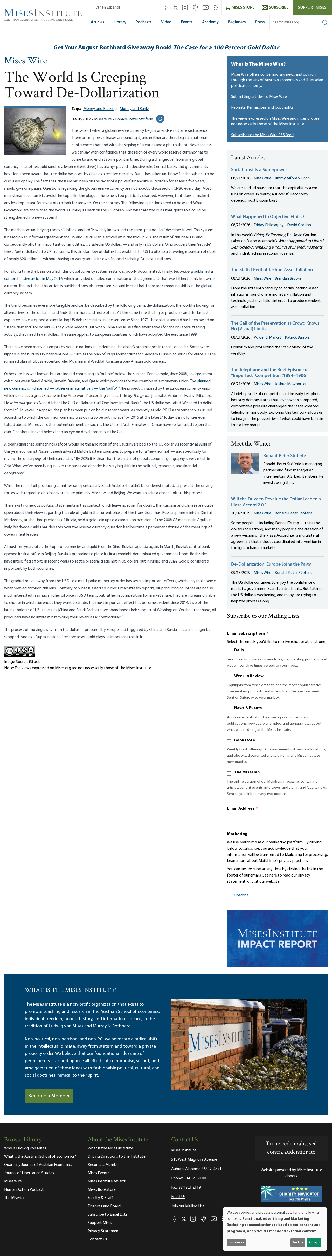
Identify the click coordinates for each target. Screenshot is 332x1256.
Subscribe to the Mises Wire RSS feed (262, 135)
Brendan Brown (288, 278)
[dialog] (275, 1229)
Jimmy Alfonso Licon (292, 178)
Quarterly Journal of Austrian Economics (38, 1165)
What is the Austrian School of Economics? (40, 1157)
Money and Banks (134, 109)
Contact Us (97, 1239)
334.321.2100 (195, 1178)
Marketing (237, 834)
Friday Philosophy (269, 225)
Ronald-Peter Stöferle (134, 119)
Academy (210, 22)
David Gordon (299, 225)
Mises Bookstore (102, 1190)
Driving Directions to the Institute (117, 1157)
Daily (239, 650)
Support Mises (312, 7)
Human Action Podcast (24, 1190)
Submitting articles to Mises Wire (259, 97)
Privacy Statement (104, 1231)
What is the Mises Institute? (111, 1148)
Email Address (242, 809)
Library (120, 22)
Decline (298, 1242)
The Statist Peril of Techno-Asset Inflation (272, 270)
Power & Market (267, 337)
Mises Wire (25, 61)
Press (260, 22)
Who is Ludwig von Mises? (26, 1148)
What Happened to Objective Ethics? (268, 217)
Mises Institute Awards (107, 1181)
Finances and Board (104, 1206)
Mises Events (98, 1173)
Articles (97, 22)
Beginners (237, 22)
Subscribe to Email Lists (107, 1215)
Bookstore (244, 740)
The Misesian (247, 772)
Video (166, 22)
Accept (314, 1242)
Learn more (236, 861)
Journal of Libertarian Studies (29, 1173)
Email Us (178, 1197)
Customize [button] (236, 1242)
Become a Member (49, 1096)
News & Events (248, 708)
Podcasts (144, 22)
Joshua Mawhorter (291, 384)
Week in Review (249, 676)
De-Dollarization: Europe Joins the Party (271, 564)
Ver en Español (107, 7)
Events (187, 22)
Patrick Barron (297, 337)
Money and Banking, (100, 109)
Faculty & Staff (100, 1198)
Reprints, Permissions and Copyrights (262, 108)
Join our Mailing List (187, 1206)
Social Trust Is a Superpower (259, 170)
